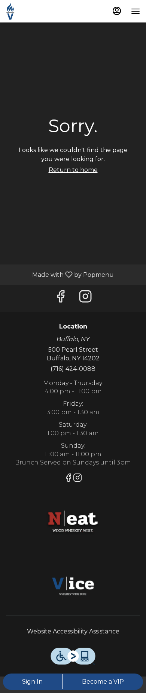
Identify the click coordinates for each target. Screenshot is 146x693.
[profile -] (116, 10)
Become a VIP (103, 681)
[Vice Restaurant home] (39, 11)
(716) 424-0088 (73, 368)
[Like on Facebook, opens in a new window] (60, 298)
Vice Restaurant (73, 587)
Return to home (73, 169)
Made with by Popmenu (60, 274)
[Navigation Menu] (135, 11)
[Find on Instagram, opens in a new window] (85, 298)
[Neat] (73, 521)
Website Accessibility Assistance (73, 631)
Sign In (32, 681)
